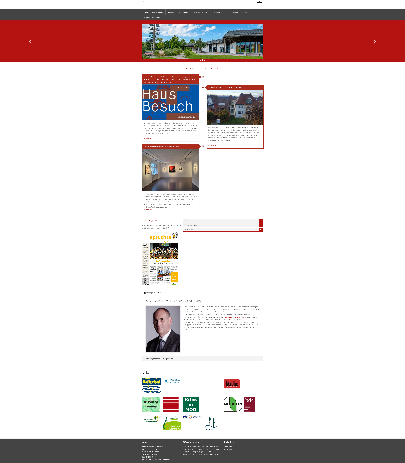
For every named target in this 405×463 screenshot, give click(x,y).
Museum (170, 12)
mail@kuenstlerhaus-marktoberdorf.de (156, 460)
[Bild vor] (374, 41)
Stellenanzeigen (192, 225)
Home (146, 12)
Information (216, 12)
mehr (192, 330)
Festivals (230, 320)
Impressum (228, 447)
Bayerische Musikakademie (234, 317)
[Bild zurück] (30, 41)
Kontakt (236, 12)
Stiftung (226, 12)
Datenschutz (228, 449)
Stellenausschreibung (152, 17)
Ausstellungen (183, 12)
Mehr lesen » (148, 138)
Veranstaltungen (158, 12)
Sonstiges (190, 229)
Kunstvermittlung (200, 12)
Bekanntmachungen (193, 221)
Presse (244, 12)
